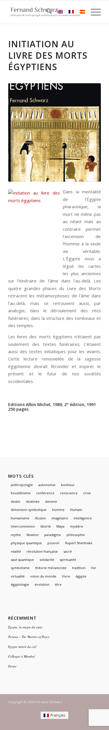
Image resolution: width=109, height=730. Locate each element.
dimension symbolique (29, 509)
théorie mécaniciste (51, 568)
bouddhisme (21, 493)
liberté (45, 526)
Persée (12, 666)
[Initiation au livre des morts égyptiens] (54, 132)
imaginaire (59, 518)
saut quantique (22, 559)
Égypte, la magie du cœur (25, 627)
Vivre (66, 576)
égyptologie (20, 584)
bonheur (68, 485)
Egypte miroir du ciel (22, 646)
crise (87, 493)
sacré (67, 551)
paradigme (52, 535)
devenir (51, 501)
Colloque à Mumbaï (21, 656)
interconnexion (23, 526)
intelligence (83, 518)
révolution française (42, 551)
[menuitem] (46, 12)
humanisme (20, 518)
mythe (16, 535)
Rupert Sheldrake (78, 543)
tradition (78, 568)
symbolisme (20, 568)
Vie (93, 568)
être (58, 584)
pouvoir (53, 543)
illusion (40, 518)
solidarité (47, 559)
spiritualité (68, 559)
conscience (69, 493)
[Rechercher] (46, 12)
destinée (33, 501)
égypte (81, 576)
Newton (32, 535)
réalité (16, 551)
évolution (42, 584)
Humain (76, 509)
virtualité (18, 576)
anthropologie (22, 485)
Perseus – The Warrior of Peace (29, 636)
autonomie (47, 485)
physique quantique (26, 543)
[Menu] (93, 12)
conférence (45, 493)
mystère (76, 526)
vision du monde (43, 576)
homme (58, 509)
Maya (60, 526)
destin (15, 501)
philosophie (76, 535)
